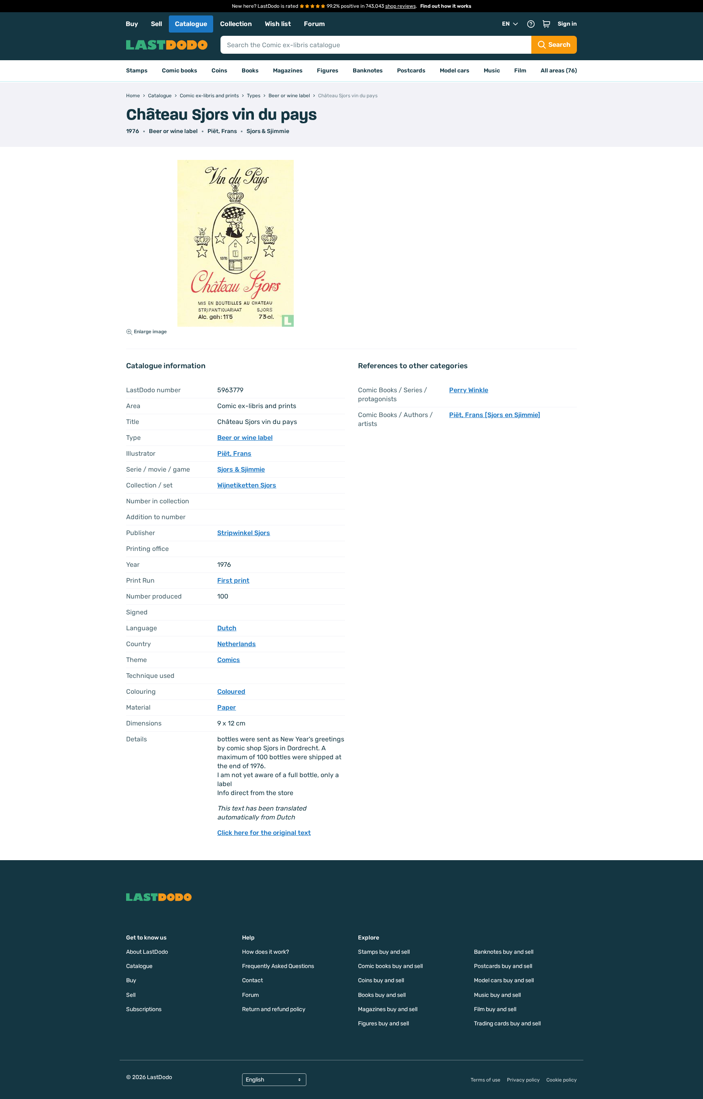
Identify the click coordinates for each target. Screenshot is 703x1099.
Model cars (454, 70)
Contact (252, 980)
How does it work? (265, 951)
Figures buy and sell (383, 1023)
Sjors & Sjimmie (268, 131)
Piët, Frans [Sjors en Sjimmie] (494, 415)
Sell (156, 24)
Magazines (288, 70)
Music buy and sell (497, 995)
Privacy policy (523, 1080)
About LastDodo (147, 951)
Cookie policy (561, 1080)
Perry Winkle (468, 390)
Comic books (179, 70)
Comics (228, 660)
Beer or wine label (173, 131)
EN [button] (506, 23)
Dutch (226, 628)
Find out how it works (446, 6)
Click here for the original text (264, 833)
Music (492, 70)
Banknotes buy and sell (503, 951)
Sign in (567, 23)
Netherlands (236, 644)
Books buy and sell (382, 995)
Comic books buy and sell (390, 966)
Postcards (411, 70)
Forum (314, 24)
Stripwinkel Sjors (243, 533)
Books (250, 70)
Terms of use (485, 1080)
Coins (219, 70)
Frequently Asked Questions (278, 966)
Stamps (137, 70)
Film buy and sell (495, 1009)
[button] (546, 24)
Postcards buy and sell (503, 966)
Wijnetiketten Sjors (246, 485)
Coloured (231, 691)
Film (520, 70)
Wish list (278, 24)
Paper (226, 707)
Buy (132, 24)
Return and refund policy (274, 1009)
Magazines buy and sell (387, 1009)
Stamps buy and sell (384, 951)
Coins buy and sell (381, 980)
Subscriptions (144, 1009)
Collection (236, 24)
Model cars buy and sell (504, 980)
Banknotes (368, 70)
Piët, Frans (222, 131)
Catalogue (191, 24)
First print (233, 580)
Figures (327, 70)
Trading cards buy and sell (507, 1023)
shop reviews (400, 6)
